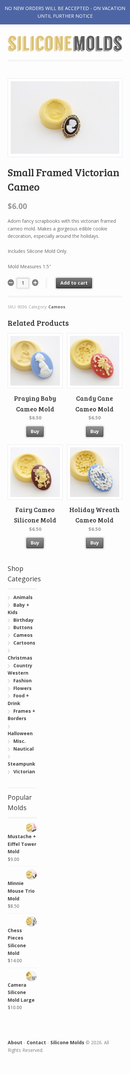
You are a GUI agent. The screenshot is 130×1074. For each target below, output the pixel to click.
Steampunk (21, 764)
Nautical (23, 749)
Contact (36, 1042)
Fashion (22, 680)
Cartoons (24, 643)
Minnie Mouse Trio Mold (21, 890)
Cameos (56, 307)
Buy (35, 431)
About (15, 1042)
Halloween (20, 733)
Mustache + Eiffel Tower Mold (22, 844)
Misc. (19, 741)
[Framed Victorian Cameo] (65, 153)
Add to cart (74, 283)
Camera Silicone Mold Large (21, 992)
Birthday (23, 620)
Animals (23, 597)
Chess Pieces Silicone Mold (17, 941)
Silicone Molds (67, 1042)
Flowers (22, 688)
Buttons (23, 627)
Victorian (24, 771)
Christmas (20, 658)
